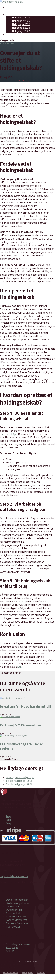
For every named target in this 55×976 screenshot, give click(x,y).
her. (19, 667)
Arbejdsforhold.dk (27, 961)
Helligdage (12, 14)
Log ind (10, 34)
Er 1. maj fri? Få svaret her (21, 725)
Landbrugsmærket (16, 920)
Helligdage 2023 (21, 21)
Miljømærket (13, 913)
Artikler (10, 11)
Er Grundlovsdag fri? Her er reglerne (21, 746)
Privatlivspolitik (10, 972)
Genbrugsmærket (16, 916)
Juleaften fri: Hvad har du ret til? (25, 706)
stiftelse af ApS (8, 434)
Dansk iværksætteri (17, 899)
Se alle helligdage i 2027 (19, 784)
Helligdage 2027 (21, 31)
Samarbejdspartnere (18, 7)
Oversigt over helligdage (20, 777)
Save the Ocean (15, 906)
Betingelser (27, 972)
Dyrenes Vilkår (14, 909)
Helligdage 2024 (21, 17)
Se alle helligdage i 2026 (19, 780)
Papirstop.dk (13, 926)
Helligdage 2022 (21, 24)
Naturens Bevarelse (17, 923)
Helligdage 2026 (21, 27)
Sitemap (41, 972)
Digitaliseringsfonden (18, 903)
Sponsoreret (7, 43)
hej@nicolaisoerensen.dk (14, 876)
